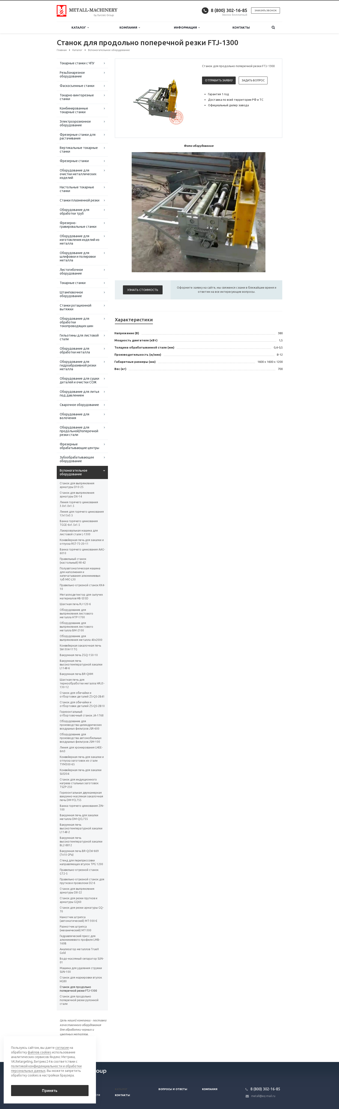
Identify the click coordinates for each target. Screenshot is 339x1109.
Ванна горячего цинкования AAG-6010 (82, 551)
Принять (49, 1090)
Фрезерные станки (74, 161)
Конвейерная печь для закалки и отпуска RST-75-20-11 (82, 541)
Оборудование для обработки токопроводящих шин (76, 322)
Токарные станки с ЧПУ (77, 63)
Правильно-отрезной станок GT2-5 (79, 871)
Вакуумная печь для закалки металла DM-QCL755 (79, 817)
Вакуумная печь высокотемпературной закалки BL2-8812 (81, 841)
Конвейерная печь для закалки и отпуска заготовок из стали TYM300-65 (82, 760)
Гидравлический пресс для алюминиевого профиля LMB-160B (80, 940)
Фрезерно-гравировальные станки (78, 224)
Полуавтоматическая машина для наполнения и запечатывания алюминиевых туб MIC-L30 (80, 574)
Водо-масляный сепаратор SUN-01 (82, 960)
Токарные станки (73, 283)
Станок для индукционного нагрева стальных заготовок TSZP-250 (79, 783)
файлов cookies (39, 1052)
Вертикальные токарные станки (79, 149)
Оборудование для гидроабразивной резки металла (78, 365)
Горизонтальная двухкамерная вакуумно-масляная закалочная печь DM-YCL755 (81, 796)
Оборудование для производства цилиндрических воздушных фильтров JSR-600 (81, 725)
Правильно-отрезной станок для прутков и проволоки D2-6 (82, 881)
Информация (186, 27)
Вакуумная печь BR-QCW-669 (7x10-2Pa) (79, 852)
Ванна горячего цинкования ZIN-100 (82, 807)
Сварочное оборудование (79, 405)
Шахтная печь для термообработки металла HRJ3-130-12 (82, 683)
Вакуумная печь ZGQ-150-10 (79, 655)
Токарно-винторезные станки (77, 97)
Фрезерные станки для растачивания (77, 136)
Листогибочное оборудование (71, 271)
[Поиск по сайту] (273, 27)
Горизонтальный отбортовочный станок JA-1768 (82, 713)
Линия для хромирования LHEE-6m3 (81, 749)
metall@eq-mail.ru (263, 1095)
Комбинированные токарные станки (74, 110)
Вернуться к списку (76, 1047)
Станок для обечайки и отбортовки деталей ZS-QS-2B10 (82, 704)
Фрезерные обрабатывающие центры (79, 446)
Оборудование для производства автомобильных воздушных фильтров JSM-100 (80, 738)
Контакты (241, 27)
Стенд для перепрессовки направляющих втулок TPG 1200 (81, 862)
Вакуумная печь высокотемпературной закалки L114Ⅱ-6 (81, 664)
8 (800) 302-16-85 (229, 10)
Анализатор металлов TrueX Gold (79, 951)
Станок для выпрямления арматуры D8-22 (77, 890)
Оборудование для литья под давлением (79, 393)
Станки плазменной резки (79, 200)
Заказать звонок (266, 10)
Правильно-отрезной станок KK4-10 (82, 587)
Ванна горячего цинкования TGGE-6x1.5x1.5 (79, 523)
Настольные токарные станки (77, 189)
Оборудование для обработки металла (75, 350)
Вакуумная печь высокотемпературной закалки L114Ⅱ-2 (81, 828)
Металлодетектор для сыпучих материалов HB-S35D (81, 596)
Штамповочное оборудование (71, 294)
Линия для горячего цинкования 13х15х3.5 (82, 513)
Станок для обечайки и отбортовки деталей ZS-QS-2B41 (82, 694)
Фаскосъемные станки (77, 86)
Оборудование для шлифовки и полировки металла (78, 256)
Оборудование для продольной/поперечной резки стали (79, 431)
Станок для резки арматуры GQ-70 (82, 909)
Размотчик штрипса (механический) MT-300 (75, 928)
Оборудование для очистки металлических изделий (78, 174)
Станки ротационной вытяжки (75, 307)
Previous (128, 98)
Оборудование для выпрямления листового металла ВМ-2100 (76, 626)
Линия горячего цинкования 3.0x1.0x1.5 (79, 504)
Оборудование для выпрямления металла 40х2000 (81, 638)
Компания (129, 27)
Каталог (79, 27)
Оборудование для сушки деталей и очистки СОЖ (79, 380)
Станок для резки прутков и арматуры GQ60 (78, 900)
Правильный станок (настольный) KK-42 (73, 560)
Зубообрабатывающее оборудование (77, 459)
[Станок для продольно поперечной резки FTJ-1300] (157, 98)
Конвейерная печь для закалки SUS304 (80, 772)
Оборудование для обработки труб (74, 211)
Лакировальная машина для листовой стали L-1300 (79, 532)
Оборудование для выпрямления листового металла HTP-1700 (76, 613)
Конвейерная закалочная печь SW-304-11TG (80, 647)
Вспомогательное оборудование (73, 472)
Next (187, 98)
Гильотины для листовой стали (79, 337)
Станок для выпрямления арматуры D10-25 (77, 485)
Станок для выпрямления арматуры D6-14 (77, 494)
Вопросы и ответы (172, 1089)
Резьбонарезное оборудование (72, 74)
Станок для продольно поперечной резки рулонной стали (79, 1000)
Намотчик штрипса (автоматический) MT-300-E (78, 919)
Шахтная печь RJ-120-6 (75, 604)
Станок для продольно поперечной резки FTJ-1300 (78, 988)
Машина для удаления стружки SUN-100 (81, 970)
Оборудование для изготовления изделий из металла (79, 239)
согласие (62, 1048)
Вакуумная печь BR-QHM (76, 673)
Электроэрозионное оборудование (75, 123)
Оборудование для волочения (74, 416)
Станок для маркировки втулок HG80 (81, 979)
